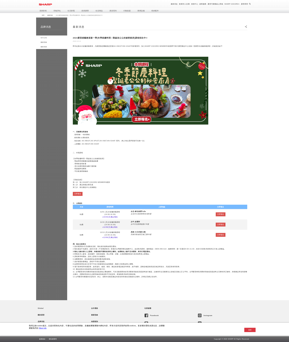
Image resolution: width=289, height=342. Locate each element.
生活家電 (71, 11)
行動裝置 (127, 11)
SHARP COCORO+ (232, 4)
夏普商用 (244, 4)
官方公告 (44, 38)
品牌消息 (41, 321)
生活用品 (99, 11)
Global (41, 308)
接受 (250, 330)
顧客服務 (202, 4)
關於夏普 (41, 315)
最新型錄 (44, 42)
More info (43, 328)
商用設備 (141, 11)
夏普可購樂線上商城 (215, 4)
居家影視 (43, 11)
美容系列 (113, 11)
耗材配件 (155, 11)
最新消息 (174, 4)
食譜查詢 (94, 321)
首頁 (43, 15)
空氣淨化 (57, 11)
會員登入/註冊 (184, 4)
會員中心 (194, 4)
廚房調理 (85, 11)
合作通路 (94, 308)
